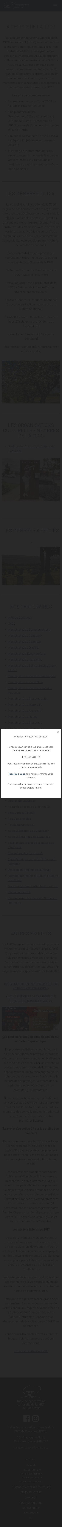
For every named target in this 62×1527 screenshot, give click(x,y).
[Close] (57, 732)
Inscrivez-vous (17, 773)
